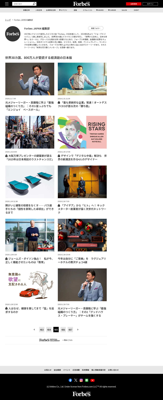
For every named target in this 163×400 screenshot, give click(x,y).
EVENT (136, 10)
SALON (124, 10)
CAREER (113, 10)
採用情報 (85, 370)
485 (56, 329)
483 (42, 329)
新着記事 (26, 10)
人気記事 (39, 10)
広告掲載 (76, 370)
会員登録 (134, 4)
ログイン (150, 4)
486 (63, 329)
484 (49, 329)
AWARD (101, 10)
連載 (75, 10)
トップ (8, 20)
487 (70, 329)
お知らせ (47, 370)
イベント (66, 370)
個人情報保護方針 (98, 370)
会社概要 (57, 370)
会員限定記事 (51, 10)
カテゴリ (64, 10)
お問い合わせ (113, 370)
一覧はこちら (67, 340)
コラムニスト (87, 10)
